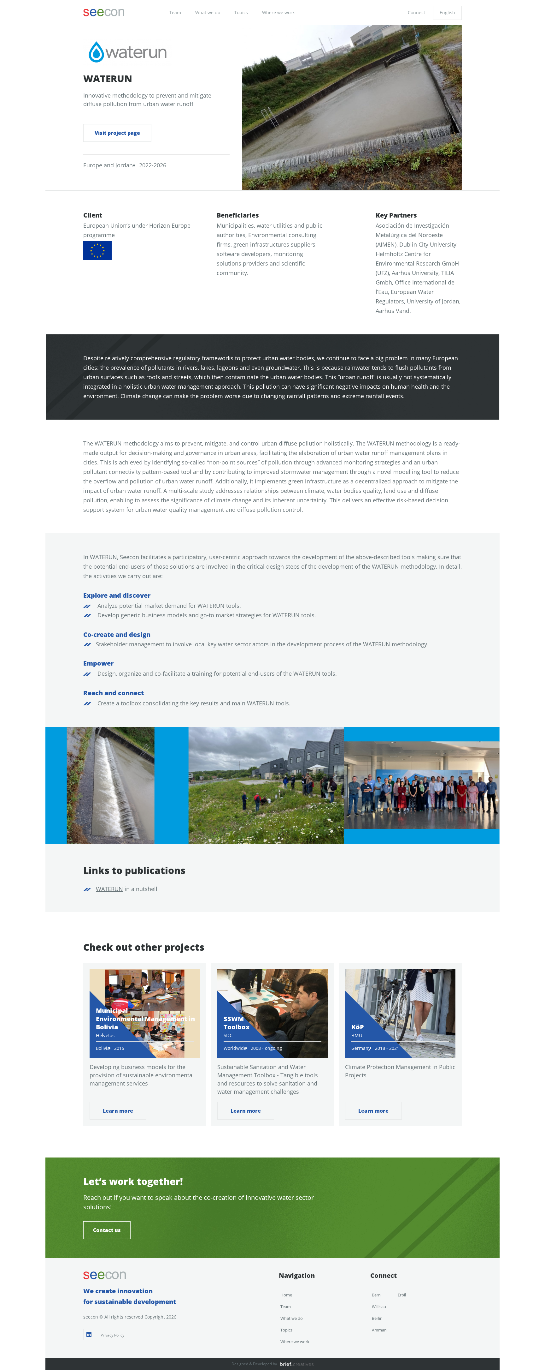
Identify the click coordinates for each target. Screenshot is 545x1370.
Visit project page (117, 132)
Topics (241, 12)
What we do (207, 12)
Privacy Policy (112, 1335)
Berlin (377, 1318)
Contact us (107, 1230)
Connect (416, 12)
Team (175, 12)
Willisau (379, 1306)
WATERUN (109, 889)
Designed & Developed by (254, 1364)
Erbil (402, 1295)
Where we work (278, 12)
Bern (376, 1295)
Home (286, 1295)
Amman (379, 1330)
